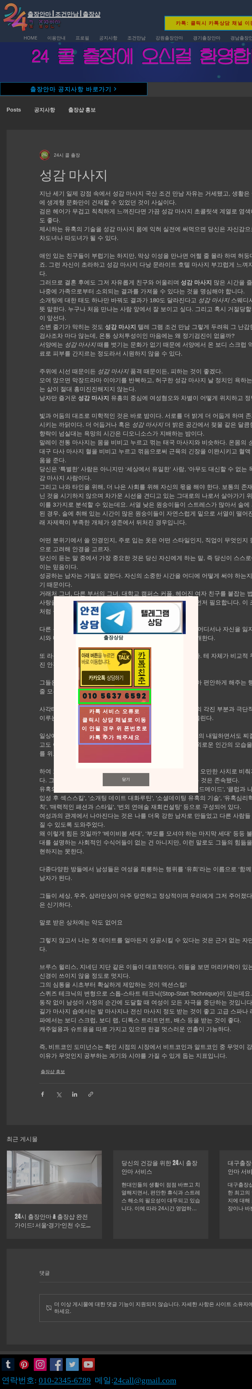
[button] (126, 779)
